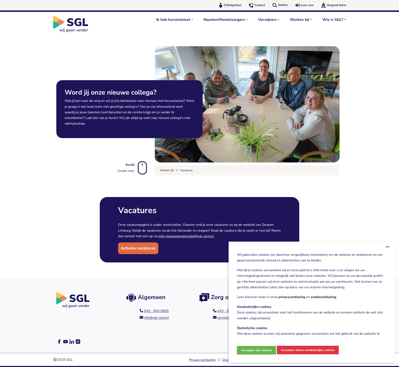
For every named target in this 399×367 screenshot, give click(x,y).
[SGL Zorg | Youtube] (65, 341)
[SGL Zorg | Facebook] (59, 341)
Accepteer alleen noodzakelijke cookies (308, 350)
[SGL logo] (72, 24)
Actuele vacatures (138, 248)
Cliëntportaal (232, 5)
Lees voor (307, 5)
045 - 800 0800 (156, 311)
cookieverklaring (323, 297)
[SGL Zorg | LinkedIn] (72, 341)
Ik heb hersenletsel (173, 19)
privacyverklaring (291, 297)
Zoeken (283, 5)
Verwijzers (267, 19)
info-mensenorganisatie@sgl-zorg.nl (186, 236)
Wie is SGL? (332, 19)
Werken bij (299, 19)
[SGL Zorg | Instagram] (78, 341)
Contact (259, 5)
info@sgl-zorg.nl (156, 317)
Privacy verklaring (202, 360)
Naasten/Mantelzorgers (224, 19)
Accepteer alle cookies (256, 350)
